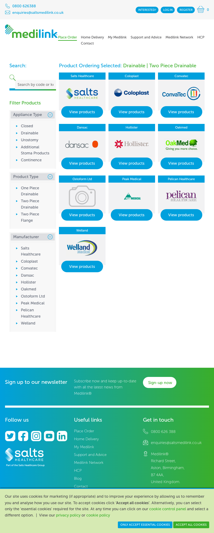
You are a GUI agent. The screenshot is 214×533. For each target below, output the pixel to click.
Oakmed (28, 289)
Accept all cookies (191, 524)
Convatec (29, 268)
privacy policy (68, 515)
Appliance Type (27, 114)
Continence (31, 160)
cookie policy (98, 515)
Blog (78, 479)
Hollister (28, 282)
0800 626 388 (163, 432)
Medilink (31, 31)
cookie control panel (167, 509)
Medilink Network (88, 463)
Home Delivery (86, 439)
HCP (78, 471)
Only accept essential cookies (145, 524)
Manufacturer (26, 237)
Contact (81, 486)
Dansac (27, 275)
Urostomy (29, 140)
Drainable (29, 133)
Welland (28, 323)
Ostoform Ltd (33, 296)
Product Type (25, 176)
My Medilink (84, 447)
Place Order (84, 431)
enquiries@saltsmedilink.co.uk (176, 443)
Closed (27, 126)
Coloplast (29, 261)
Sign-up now (160, 382)
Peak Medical (33, 303)
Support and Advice (90, 455)
